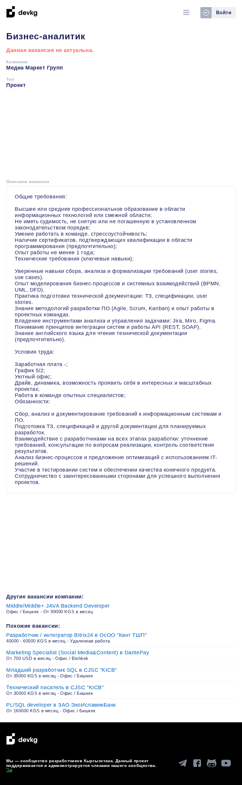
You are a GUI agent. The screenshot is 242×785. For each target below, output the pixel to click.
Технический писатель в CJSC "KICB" (55, 690)
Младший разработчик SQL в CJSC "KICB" (61, 672)
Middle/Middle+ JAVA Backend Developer (58, 608)
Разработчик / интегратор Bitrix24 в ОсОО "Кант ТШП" (76, 637)
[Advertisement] (121, 135)
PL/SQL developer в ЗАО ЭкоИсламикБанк (61, 707)
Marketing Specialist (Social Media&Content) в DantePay (77, 655)
